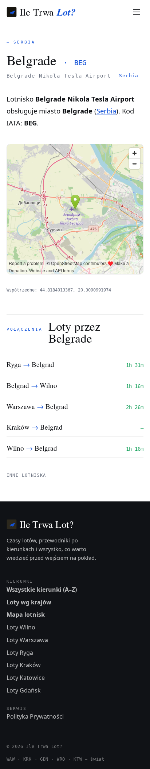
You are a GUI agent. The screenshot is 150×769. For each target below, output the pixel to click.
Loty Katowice (26, 678)
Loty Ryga (20, 653)
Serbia (128, 75)
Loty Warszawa (27, 640)
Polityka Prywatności (35, 716)
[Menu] (137, 12)
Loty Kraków (24, 665)
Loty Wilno (21, 627)
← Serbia (21, 42)
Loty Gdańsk (24, 690)
